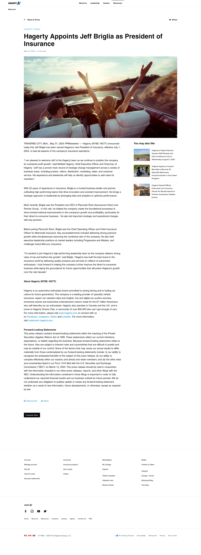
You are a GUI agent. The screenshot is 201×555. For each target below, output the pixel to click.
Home (26, 519)
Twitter (53, 316)
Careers (106, 3)
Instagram (44, 316)
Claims (66, 474)
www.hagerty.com (68, 312)
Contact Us (82, 519)
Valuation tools (107, 480)
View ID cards (29, 474)
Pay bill (27, 469)
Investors (55, 519)
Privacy (162, 535)
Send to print (32, 401)
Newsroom (117, 3)
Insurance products (70, 464)
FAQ (90, 519)
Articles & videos (147, 464)
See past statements (32, 478)
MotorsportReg (147, 480)
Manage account (30, 464)
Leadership (94, 3)
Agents (72, 519)
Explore (105, 469)
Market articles (108, 485)
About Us (83, 3)
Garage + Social (147, 476)
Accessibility (141, 535)
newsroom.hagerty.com (40, 320)
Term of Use (172, 535)
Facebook (32, 316)
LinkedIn (66, 316)
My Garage (106, 464)
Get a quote (67, 469)
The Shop (145, 485)
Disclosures (152, 535)
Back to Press (34, 19)
